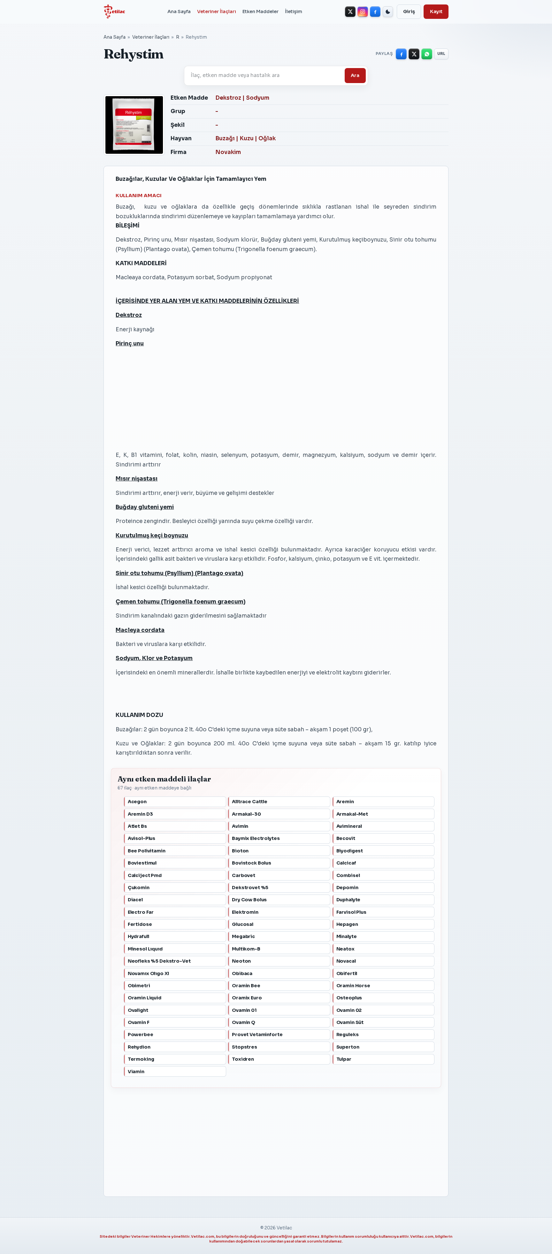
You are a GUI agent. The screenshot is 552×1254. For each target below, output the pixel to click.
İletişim (293, 11)
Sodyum (257, 98)
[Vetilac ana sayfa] (114, 11)
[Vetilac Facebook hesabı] (375, 11)
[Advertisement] (276, 399)
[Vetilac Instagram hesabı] (362, 11)
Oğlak (267, 138)
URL (441, 53)
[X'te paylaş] (414, 54)
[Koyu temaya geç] (388, 11)
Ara (355, 75)
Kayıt (436, 11)
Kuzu (247, 138)
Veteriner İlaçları (216, 11)
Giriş (409, 11)
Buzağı (225, 138)
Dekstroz (228, 98)
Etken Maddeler (260, 11)
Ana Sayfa (179, 11)
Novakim (228, 152)
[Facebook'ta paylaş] (401, 54)
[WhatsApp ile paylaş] (426, 54)
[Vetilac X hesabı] (350, 11)
